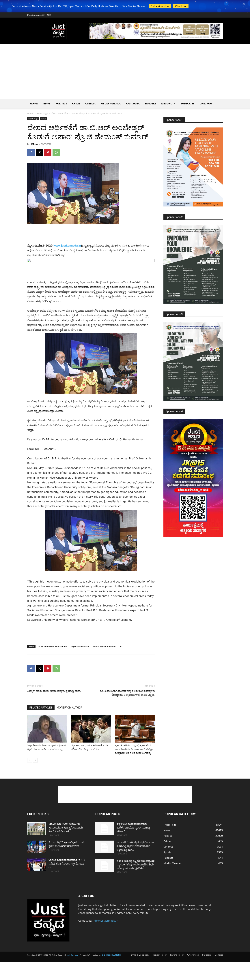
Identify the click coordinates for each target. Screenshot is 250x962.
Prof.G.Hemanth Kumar (104, 646)
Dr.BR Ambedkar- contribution (52, 646)
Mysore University (80, 646)
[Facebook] (31, 152)
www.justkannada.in (67, 245)
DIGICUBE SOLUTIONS (111, 955)
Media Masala (111, 103)
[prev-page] (29, 760)
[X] (39, 152)
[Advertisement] (125, 71)
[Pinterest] (47, 152)
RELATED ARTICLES (40, 707)
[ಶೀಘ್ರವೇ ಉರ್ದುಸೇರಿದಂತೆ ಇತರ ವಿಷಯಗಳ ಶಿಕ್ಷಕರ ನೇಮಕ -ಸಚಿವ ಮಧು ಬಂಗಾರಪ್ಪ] (47, 729)
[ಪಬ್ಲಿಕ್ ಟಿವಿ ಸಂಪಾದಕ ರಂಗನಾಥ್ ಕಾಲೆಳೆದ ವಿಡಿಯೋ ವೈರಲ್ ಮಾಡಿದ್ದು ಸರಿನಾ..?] (104, 828)
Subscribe (188, 103)
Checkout (181, 6)
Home (34, 103)
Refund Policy (177, 954)
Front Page (42, 113)
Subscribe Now (160, 6)
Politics (61, 103)
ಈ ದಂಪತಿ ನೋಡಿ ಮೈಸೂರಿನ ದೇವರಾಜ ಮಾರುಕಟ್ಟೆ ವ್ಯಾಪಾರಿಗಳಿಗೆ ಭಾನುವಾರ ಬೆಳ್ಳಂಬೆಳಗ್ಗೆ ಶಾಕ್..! (135, 846)
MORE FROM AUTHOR (69, 707)
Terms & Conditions (139, 954)
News (46, 103)
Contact (219, 954)
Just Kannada (72, 955)
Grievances (193, 954)
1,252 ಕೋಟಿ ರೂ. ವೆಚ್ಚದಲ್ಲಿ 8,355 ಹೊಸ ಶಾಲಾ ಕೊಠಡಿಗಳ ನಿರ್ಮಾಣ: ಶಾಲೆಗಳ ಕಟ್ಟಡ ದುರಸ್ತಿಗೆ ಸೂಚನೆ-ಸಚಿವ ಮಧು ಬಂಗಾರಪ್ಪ (134, 749)
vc (121, 646)
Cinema (90, 103)
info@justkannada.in (105, 920)
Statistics (206, 954)
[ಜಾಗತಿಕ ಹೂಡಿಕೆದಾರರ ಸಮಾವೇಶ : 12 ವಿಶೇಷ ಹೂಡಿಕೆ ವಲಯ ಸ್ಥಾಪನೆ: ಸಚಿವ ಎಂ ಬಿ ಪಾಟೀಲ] (36, 864)
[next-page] (35, 760)
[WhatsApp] (56, 152)
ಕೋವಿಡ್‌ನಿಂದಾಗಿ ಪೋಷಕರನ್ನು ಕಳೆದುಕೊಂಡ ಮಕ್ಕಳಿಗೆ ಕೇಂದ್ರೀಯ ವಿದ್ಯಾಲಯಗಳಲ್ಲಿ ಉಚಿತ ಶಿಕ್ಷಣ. (127, 692)
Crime (76, 103)
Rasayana (133, 103)
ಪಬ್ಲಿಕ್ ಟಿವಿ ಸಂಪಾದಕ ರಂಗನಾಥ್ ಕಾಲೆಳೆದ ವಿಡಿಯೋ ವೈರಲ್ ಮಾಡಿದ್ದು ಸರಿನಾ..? (133, 827)
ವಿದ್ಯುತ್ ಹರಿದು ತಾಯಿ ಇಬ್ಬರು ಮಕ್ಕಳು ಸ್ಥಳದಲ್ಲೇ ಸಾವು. (54, 691)
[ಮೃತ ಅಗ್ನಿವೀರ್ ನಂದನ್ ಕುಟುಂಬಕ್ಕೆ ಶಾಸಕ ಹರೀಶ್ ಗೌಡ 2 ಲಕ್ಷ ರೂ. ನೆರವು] (91, 729)
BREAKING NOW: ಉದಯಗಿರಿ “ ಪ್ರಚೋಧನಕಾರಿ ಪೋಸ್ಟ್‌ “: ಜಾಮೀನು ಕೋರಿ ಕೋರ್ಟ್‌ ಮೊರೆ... (65, 827)
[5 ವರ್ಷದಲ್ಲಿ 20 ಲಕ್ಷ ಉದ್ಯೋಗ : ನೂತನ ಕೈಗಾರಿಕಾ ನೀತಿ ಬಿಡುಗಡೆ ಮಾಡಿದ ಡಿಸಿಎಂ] (36, 847)
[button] (244, 4)
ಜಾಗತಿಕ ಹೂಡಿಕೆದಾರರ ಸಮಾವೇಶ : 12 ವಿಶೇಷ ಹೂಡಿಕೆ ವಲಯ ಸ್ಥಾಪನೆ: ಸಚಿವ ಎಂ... (66, 863)
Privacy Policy (160, 954)
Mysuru (166, 103)
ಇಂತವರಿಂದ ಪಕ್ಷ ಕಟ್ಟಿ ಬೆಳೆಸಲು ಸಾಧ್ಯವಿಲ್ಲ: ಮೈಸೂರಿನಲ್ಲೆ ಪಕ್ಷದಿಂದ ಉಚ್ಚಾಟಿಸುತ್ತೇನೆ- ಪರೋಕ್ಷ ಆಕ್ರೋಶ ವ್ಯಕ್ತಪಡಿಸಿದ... (136, 864)
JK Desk (34, 144)
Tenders (150, 103)
